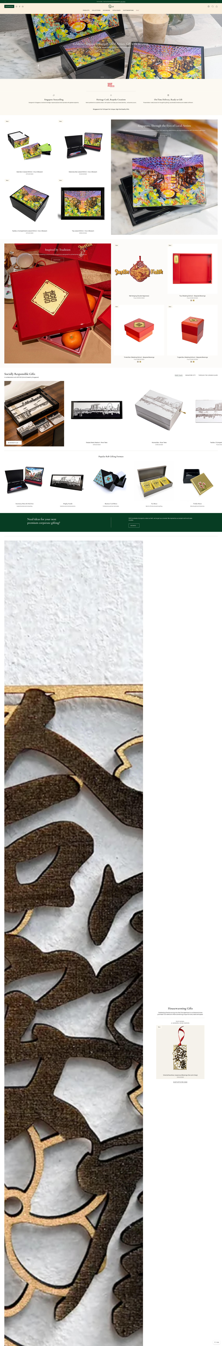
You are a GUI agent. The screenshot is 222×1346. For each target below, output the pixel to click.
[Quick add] (162, 291)
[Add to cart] (52, 167)
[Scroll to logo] (111, 85)
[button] (86, 10)
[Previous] (5, 1)
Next (219, 411)
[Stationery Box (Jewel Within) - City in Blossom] (83, 144)
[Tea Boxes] (154, 481)
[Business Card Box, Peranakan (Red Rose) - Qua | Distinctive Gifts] (111, 481)
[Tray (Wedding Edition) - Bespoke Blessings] (192, 268)
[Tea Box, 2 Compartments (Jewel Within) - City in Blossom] (29, 204)
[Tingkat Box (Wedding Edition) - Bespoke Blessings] (192, 330)
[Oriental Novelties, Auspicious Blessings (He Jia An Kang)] (180, 1049)
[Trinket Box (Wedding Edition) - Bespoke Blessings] (139, 330)
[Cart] (217, 6)
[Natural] (191, 300)
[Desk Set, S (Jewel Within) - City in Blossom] (29, 144)
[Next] (217, 1)
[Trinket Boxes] (197, 481)
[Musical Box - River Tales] (159, 411)
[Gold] (193, 300)
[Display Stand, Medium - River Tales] (97, 411)
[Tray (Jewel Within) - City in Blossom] (83, 204)
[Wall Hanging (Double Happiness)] (139, 268)
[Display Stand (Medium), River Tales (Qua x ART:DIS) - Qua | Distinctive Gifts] (68, 481)
